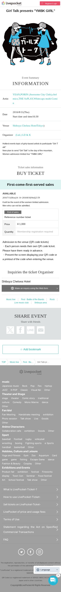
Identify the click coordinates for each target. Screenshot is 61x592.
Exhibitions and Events (16, 467)
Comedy (17, 402)
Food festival (45, 475)
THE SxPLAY (26, 98)
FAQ (5, 539)
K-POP (14, 390)
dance (45, 402)
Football (18, 439)
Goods (45, 418)
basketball (19, 447)
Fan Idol (7, 410)
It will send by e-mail (41, 330)
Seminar (30, 475)
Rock (52, 299)
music (5, 381)
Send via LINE (30, 330)
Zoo (34, 455)
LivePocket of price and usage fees (24, 511)
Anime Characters (13, 426)
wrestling (7, 443)
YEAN (16, 94)
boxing (18, 443)
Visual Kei (36, 390)
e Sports (49, 443)
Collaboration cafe (11, 430)
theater (15, 398)
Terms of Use (11, 519)
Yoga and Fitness (11, 455)
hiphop (48, 386)
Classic (24, 390)
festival (35, 471)
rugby (28, 439)
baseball (6, 439)
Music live (10, 299)
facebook (20, 330)
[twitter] (21, 552)
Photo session (9, 418)
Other (47, 390)
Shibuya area (40, 302)
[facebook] (30, 552)
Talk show (25, 418)
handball (6, 447)
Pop (32, 386)
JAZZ (4, 390)
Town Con (18, 475)
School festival (16, 479)
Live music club (21, 302)
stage (5, 398)
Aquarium (44, 455)
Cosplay (28, 463)
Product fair (8, 471)
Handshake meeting (29, 414)
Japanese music (10, 386)
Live (36, 418)
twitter (10, 330)
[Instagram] (39, 552)
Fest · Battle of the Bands (32, 299)
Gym (26, 455)
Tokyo (40, 125)
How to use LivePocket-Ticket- (21, 497)
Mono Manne (32, 402)
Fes (40, 386)
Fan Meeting (8, 414)
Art (3, 479)
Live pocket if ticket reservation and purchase (12, 3)
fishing (23, 459)
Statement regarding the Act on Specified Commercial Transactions (30, 529)
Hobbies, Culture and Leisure (20, 451)
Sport (5, 435)
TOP (4, 362)
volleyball (39, 439)
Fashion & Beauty (11, 463)
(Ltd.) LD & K (23, 135)
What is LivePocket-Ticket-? (20, 489)
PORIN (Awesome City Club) (36, 94)
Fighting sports (33, 443)
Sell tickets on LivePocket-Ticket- (22, 504)
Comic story (28, 398)
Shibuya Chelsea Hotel (25, 125)
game (14, 459)
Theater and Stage (13, 394)
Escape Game (37, 459)
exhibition (48, 414)
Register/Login (51, 4)
